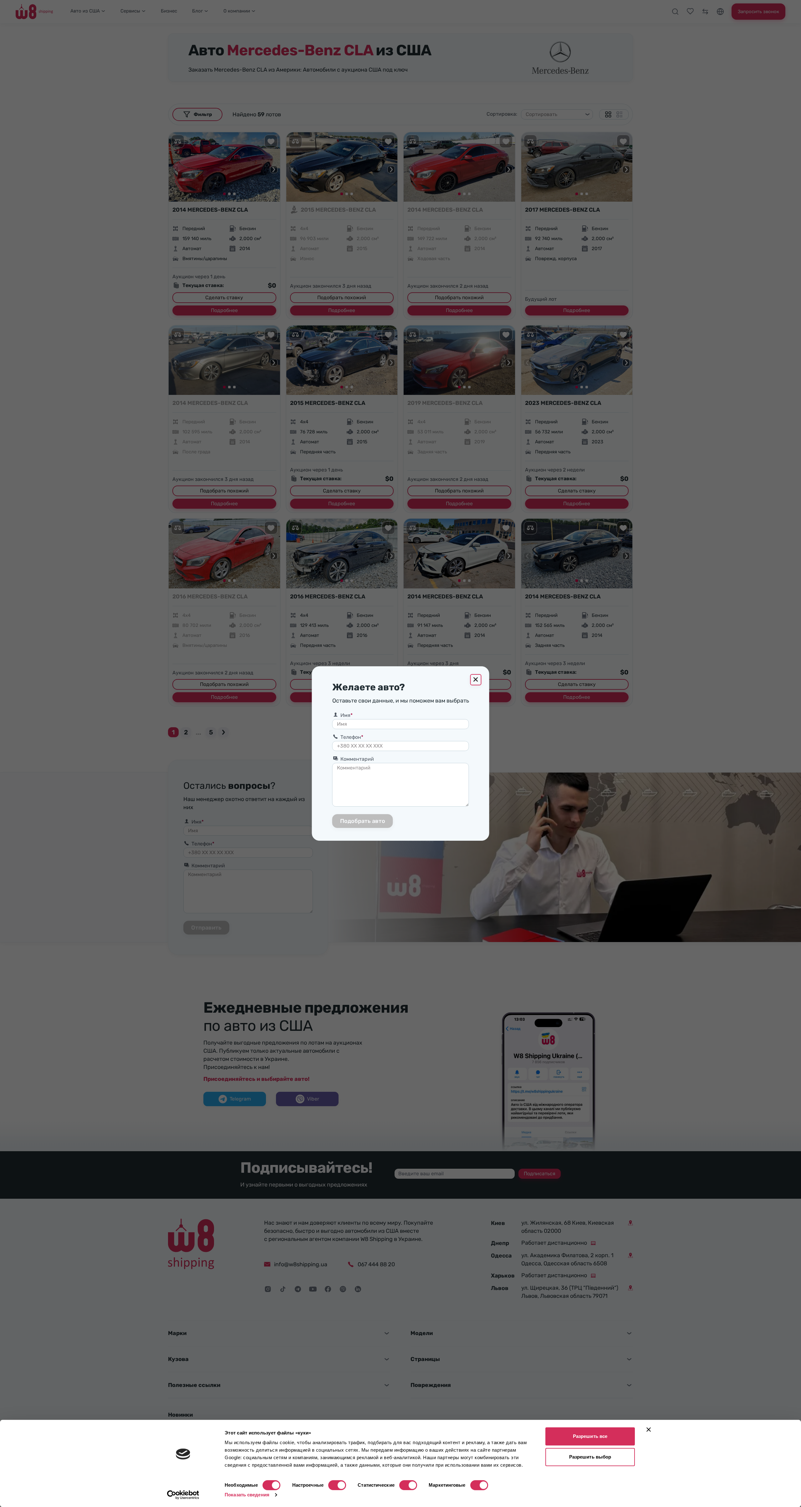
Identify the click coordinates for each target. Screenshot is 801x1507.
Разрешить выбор (590, 1456)
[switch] (337, 1485)
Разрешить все (590, 1436)
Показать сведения (247, 1494)
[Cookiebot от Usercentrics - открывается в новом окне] (183, 1494)
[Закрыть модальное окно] (476, 679)
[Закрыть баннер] (648, 1429)
